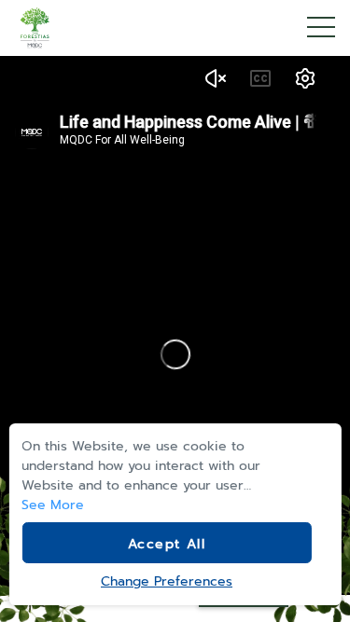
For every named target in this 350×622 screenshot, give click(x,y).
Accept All (166, 544)
